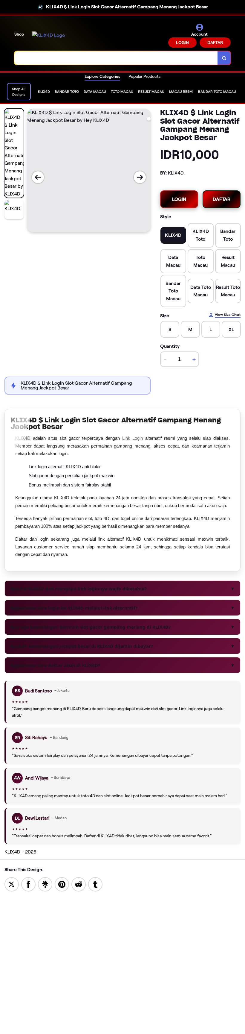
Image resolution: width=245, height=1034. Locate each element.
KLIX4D (22, 438)
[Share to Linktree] (45, 883)
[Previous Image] (38, 177)
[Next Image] (140, 177)
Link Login (132, 438)
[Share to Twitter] (11, 883)
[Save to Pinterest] (62, 883)
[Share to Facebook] (28, 883)
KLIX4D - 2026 (20, 851)
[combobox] (116, 58)
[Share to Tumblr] (95, 883)
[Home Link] (48, 35)
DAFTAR (215, 42)
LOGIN (182, 42)
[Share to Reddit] (78, 883)
